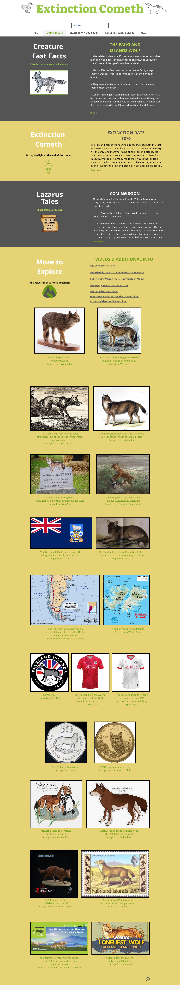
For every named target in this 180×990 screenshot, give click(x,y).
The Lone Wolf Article (102, 265)
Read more (95, 113)
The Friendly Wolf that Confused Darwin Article (117, 272)
